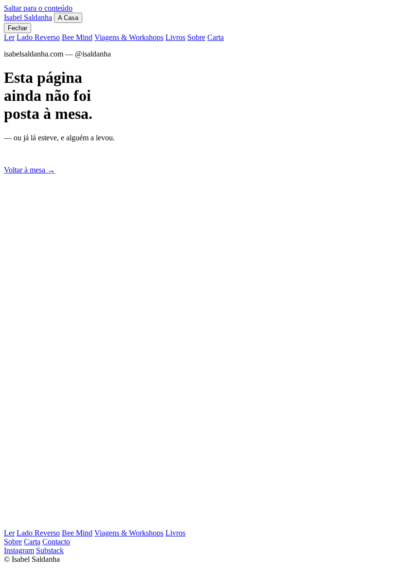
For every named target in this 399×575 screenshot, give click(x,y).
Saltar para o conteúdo (38, 8)
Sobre (196, 37)
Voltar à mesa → (29, 170)
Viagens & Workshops (128, 37)
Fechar (17, 28)
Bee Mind (77, 37)
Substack (50, 550)
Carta (215, 37)
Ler (9, 37)
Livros (175, 37)
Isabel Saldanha (28, 17)
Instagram (19, 550)
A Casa (68, 17)
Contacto (56, 541)
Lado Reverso (38, 37)
